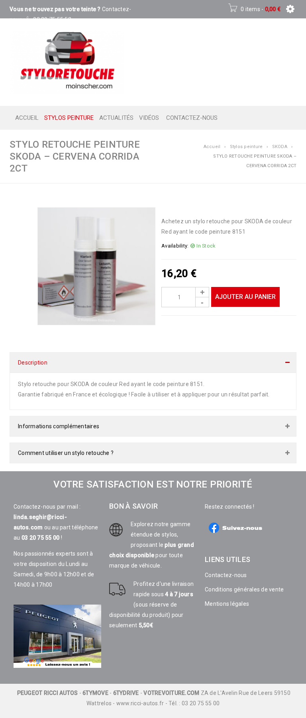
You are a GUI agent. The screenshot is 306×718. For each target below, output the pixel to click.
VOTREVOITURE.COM (171, 693)
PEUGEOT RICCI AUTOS (47, 693)
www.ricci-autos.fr (140, 703)
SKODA (279, 146)
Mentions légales (227, 604)
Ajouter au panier (245, 296)
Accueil (212, 146)
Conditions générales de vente (244, 589)
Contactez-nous (226, 575)
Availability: (174, 246)
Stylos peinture (246, 146)
